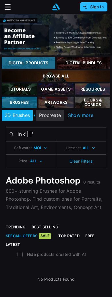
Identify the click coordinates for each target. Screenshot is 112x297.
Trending (16, 227)
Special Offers (27, 236)
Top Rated (69, 236)
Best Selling (45, 227)
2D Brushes (17, 115)
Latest (13, 244)
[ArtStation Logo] (56, 7)
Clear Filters (80, 161)
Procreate (50, 115)
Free (90, 236)
